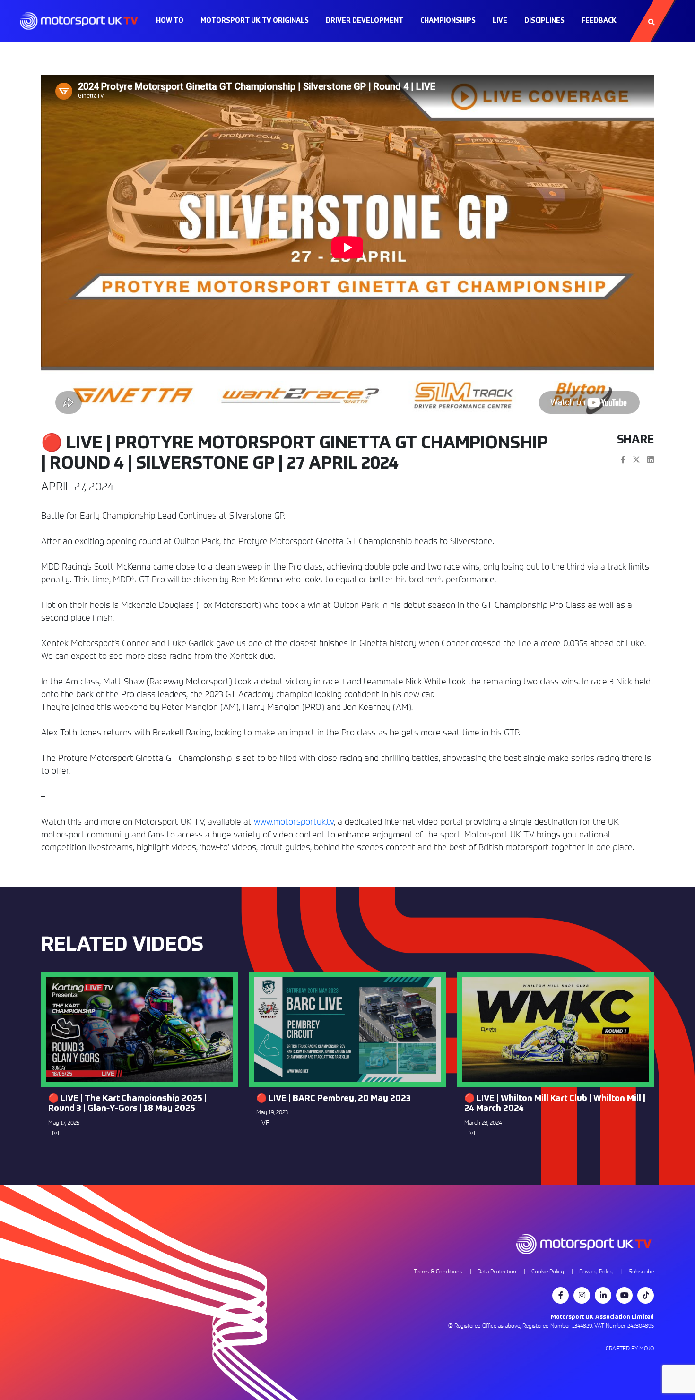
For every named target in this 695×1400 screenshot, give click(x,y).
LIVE (500, 20)
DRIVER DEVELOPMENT (364, 20)
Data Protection (497, 1271)
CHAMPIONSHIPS (448, 20)
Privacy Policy (596, 1271)
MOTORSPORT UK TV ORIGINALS (254, 20)
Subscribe (641, 1271)
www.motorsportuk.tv (294, 822)
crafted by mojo (630, 1348)
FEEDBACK (599, 20)
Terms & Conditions (438, 1271)
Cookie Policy (547, 1271)
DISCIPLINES (544, 20)
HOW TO (169, 20)
